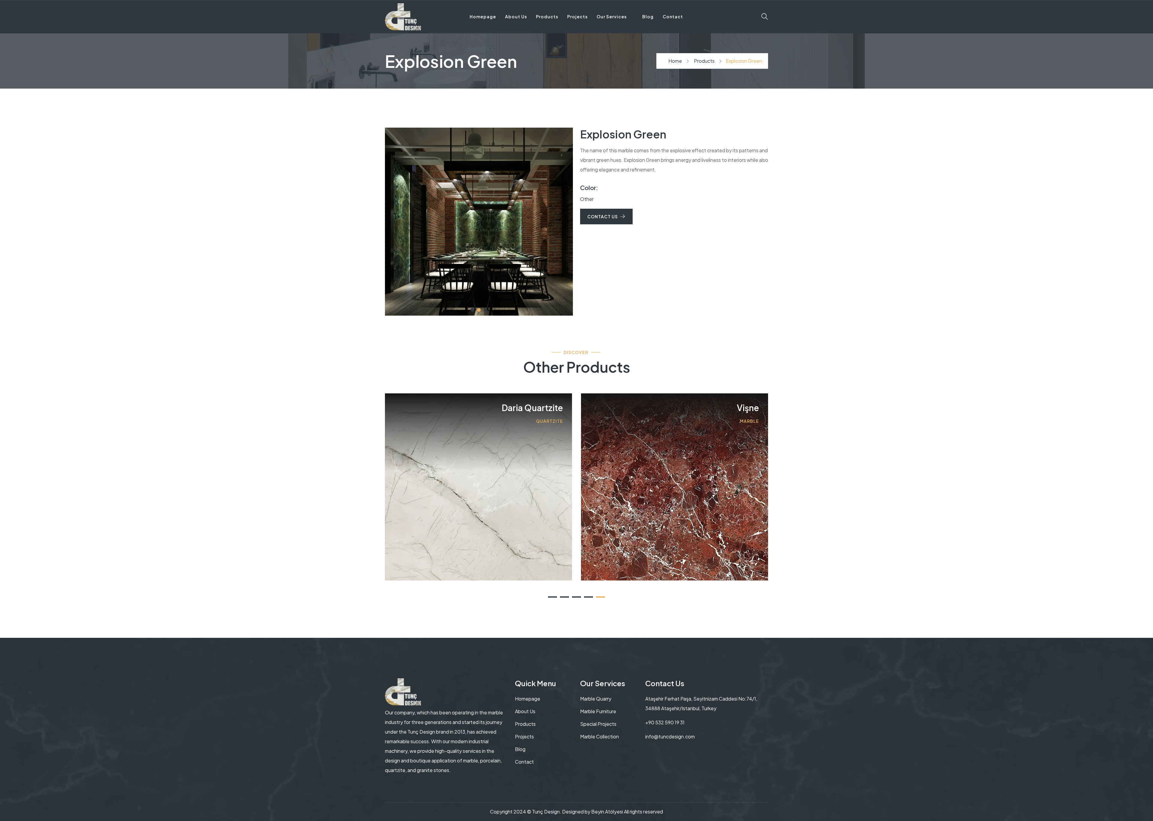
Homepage (483, 16)
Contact (673, 16)
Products (547, 16)
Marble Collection (599, 736)
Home (675, 61)
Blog (648, 16)
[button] (485, 310)
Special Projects (598, 724)
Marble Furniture (598, 711)
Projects (577, 16)
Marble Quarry (595, 698)
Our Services (612, 16)
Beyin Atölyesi (607, 811)
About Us (516, 16)
